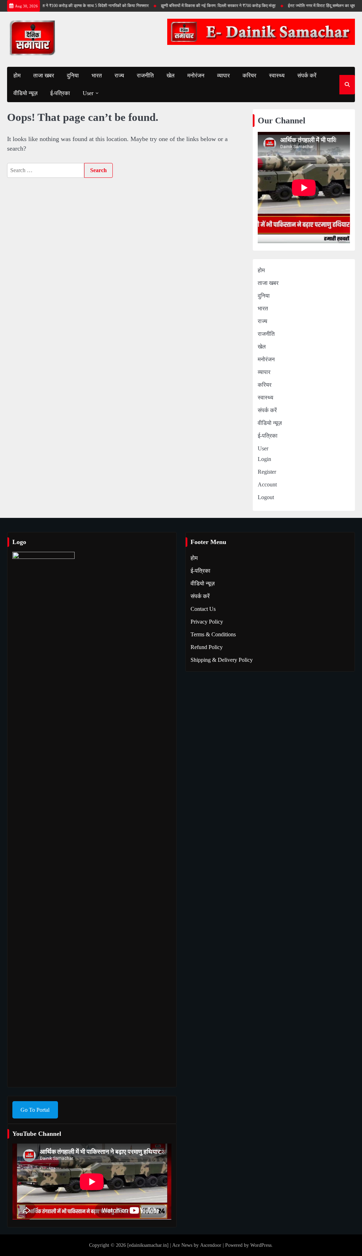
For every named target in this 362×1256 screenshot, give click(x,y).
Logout (266, 497)
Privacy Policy (207, 622)
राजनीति (145, 75)
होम (17, 75)
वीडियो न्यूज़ (25, 93)
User (88, 93)
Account (267, 484)
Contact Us (203, 609)
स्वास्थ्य (277, 75)
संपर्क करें (306, 75)
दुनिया (73, 75)
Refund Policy (207, 647)
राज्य (119, 75)
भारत (97, 75)
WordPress (261, 1245)
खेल (171, 75)
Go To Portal (35, 1110)
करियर (249, 75)
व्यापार (223, 75)
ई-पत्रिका (60, 93)
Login (264, 459)
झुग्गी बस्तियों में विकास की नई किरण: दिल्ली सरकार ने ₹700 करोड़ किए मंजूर (210, 5)
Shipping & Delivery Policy (222, 660)
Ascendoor (210, 1245)
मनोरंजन (195, 75)
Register (267, 472)
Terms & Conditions (213, 634)
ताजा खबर (43, 75)
